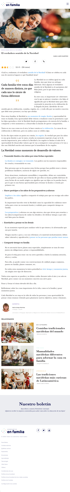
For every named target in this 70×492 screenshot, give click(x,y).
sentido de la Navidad (36, 72)
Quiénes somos (6, 448)
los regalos (40, 135)
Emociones (4, 455)
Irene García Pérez (43, 383)
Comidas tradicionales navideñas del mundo (50, 330)
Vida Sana (4, 464)
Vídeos (3, 467)
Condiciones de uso (7, 471)
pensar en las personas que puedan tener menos (49, 237)
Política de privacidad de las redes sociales (14, 477)
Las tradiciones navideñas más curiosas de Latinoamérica (51, 377)
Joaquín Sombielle (43, 363)
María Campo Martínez (60, 56)
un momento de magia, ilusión (40, 116)
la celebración (47, 128)
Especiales (4, 451)
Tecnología (4, 461)
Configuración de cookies (9, 484)
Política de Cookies (7, 480)
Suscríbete (4, 442)
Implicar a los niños (13, 195)
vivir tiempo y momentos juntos (55, 269)
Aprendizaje (5, 458)
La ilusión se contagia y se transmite (19, 161)
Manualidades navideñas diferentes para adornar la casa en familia (51, 356)
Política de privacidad (8, 474)
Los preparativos (11, 212)
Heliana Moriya (42, 334)
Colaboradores (6, 445)
